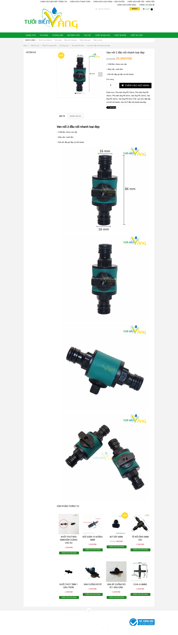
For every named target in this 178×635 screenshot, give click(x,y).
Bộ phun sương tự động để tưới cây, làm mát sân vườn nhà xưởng (98, 614)
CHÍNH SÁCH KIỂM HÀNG (126, 5)
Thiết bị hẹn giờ (102, 35)
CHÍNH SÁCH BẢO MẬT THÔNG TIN (53, 1)
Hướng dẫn (57, 35)
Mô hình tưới (73, 35)
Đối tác (121, 624)
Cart (148, 9)
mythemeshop (36, 623)
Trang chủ (31, 35)
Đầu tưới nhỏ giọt (70, 40)
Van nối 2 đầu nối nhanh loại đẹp (133, 102)
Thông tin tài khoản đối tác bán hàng (83, 631)
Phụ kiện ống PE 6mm (121, 96)
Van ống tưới (64, 45)
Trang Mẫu (103, 631)
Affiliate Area (60, 614)
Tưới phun (58, 40)
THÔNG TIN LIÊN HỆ (147, 5)
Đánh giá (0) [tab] (75, 116)
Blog (69, 614)
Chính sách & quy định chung (74, 618)
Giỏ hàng (55, 627)
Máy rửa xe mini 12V (68, 627)
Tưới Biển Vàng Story (117, 631)
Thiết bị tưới (137, 35)
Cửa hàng (102, 624)
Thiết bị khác (120, 35)
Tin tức (87, 35)
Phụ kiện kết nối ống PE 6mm (89, 627)
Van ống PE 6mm (78, 45)
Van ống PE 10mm (138, 96)
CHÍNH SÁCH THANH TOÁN (80, 1)
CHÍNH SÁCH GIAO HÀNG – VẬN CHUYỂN (108, 1)
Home (25, 45)
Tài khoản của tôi (109, 627)
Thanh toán (122, 627)
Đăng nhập (112, 624)
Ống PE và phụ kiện (49, 45)
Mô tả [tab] (62, 116)
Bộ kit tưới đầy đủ (45, 40)
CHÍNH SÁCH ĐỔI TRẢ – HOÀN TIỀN (141, 1)
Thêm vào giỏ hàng (137, 85)
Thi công (44, 35)
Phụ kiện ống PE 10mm (125, 92)
